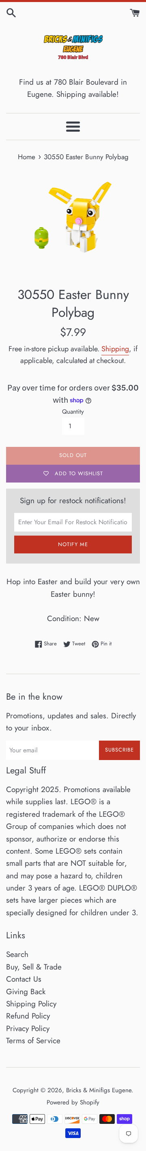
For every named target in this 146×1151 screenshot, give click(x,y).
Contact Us (23, 979)
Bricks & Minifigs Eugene (98, 1090)
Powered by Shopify (73, 1102)
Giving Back (25, 991)
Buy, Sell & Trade (34, 966)
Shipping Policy (31, 1003)
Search (17, 954)
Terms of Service (33, 1040)
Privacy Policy (27, 1028)
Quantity (73, 411)
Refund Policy (28, 1015)
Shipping (115, 349)
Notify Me (73, 544)
